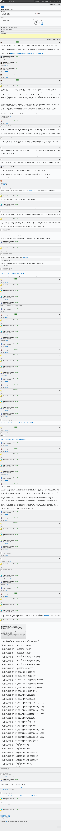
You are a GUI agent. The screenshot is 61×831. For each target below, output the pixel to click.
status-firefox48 (3, 815)
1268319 (6, 602)
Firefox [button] (8, 13)
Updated (4, 57)
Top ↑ (59, 827)
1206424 (6, 474)
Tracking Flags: (33, 19)
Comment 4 (5, 148)
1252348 (6, 381)
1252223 (6, 293)
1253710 (6, 543)
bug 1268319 (46, 615)
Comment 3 (5, 138)
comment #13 (25, 257)
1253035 (6, 451)
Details (51, 34)
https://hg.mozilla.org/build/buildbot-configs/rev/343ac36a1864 (15, 787)
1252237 (6, 311)
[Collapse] (60, 42)
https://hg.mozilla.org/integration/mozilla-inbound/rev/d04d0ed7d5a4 (17, 422)
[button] (58, 1)
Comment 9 (5, 205)
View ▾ (59, 4)
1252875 (6, 445)
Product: (4, 13)
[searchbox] (21, 1)
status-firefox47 (3, 814)
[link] (13, 631)
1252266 (6, 334)
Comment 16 (5, 420)
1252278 (6, 352)
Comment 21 (5, 780)
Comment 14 (5, 254)
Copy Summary (52, 4)
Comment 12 (5, 230)
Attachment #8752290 (4, 770)
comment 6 (31, 190)
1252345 (6, 375)
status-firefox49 (3, 816)
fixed (42, 24)
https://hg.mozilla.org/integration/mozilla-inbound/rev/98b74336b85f (17, 424)
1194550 (6, 83)
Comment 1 (5, 86)
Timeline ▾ (58, 39)
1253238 (6, 514)
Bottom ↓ (49, 39)
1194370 (6, 65)
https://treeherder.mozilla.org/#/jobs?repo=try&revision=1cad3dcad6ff (26, 53)
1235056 (6, 520)
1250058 (6, 358)
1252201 (6, 480)
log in (6, 821)
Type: (35, 13)
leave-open (6, 430)
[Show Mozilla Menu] (1, 1)
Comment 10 (5, 212)
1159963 (6, 468)
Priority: (35, 15)
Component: (4, 14)
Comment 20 (5, 620)
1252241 (6, 317)
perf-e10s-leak (7, 393)
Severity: (41, 15)
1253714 (6, 549)
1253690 (6, 537)
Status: (5, 19)
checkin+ (47, 35)
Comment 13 (5, 242)
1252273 (6, 346)
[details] (17, 782)
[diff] (21, 782)
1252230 (6, 299)
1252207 (6, 288)
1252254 (6, 323)
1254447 (6, 555)
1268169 (6, 596)
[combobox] (21, 1)
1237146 (6, 282)
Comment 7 (5, 188)
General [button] (8, 14)
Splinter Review (58, 34)
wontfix (42, 22)
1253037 (6, 457)
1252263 (6, 328)
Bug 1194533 (7, 7)
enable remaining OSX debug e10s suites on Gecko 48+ (9, 34)
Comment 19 (5, 611)
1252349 (6, 387)
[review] (25, 782)
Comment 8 (5, 196)
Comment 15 (5, 269)
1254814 (6, 567)
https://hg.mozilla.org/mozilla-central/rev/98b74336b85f (14, 439)
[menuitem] (36, 1)
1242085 (6, 340)
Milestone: (4, 20)
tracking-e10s (2, 184)
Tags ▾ (54, 39)
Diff (53, 34)
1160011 (6, 416)
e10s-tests (5, 183)
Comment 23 (5, 799)
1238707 (6, 410)
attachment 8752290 (10, 782)
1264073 (6, 590)
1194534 (6, 71)
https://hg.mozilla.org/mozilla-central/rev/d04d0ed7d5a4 (14, 437)
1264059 (6, 584)
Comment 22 (5, 793)
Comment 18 (5, 484)
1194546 (6, 77)
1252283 (6, 369)
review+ (46, 34)
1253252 (6, 526)
